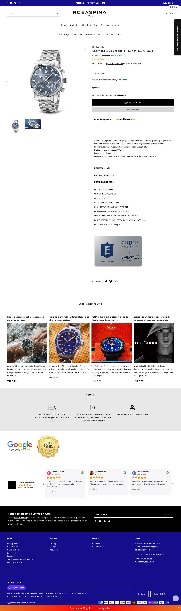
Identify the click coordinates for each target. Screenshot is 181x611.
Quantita (96, 87)
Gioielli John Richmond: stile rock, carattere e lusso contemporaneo (152, 318)
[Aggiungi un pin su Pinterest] (116, 282)
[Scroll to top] (176, 604)
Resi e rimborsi (13, 550)
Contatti (116, 25)
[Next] (89, 81)
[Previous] (7, 81)
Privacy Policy (19, 517)
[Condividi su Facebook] (106, 282)
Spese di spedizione (114, 63)
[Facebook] (7, 3)
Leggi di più (12, 380)
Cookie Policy (12, 546)
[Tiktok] (19, 3)
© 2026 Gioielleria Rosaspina (19, 593)
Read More (51, 492)
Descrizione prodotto (103, 119)
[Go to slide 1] (106, 498)
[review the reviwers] (82, 473)
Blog (96, 25)
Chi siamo (105, 25)
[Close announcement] (178, 607)
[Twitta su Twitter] (110, 282)
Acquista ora (133, 109)
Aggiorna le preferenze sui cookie (21, 602)
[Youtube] (10, 3)
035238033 (147, 558)
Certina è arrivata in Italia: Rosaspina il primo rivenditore (69, 318)
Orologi (73, 25)
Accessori (54, 550)
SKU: (94, 73)
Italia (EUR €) (168, 3)
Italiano (141, 594)
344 (145, 561)
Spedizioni (11, 553)
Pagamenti (11, 556)
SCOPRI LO (97, 3)
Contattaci (96, 546)
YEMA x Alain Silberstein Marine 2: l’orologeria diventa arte (109, 318)
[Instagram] (15, 3)
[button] (174, 7)
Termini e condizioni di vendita (20, 559)
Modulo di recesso (14, 562)
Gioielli (85, 25)
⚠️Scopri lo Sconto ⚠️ (125, 119)
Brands (64, 25)
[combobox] (30, 13)
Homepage (64, 34)
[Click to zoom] (84, 49)
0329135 (150, 561)
